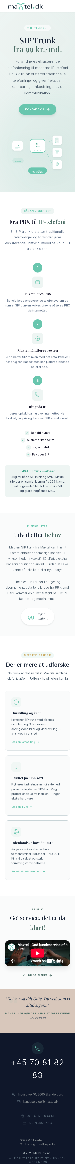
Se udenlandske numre (26, 871)
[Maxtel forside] (24, 6)
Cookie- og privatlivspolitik (37, 1144)
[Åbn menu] (54, 6)
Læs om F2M (19, 806)
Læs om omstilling (23, 741)
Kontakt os (34, 109)
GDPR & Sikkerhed (32, 1140)
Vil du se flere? (35, 975)
